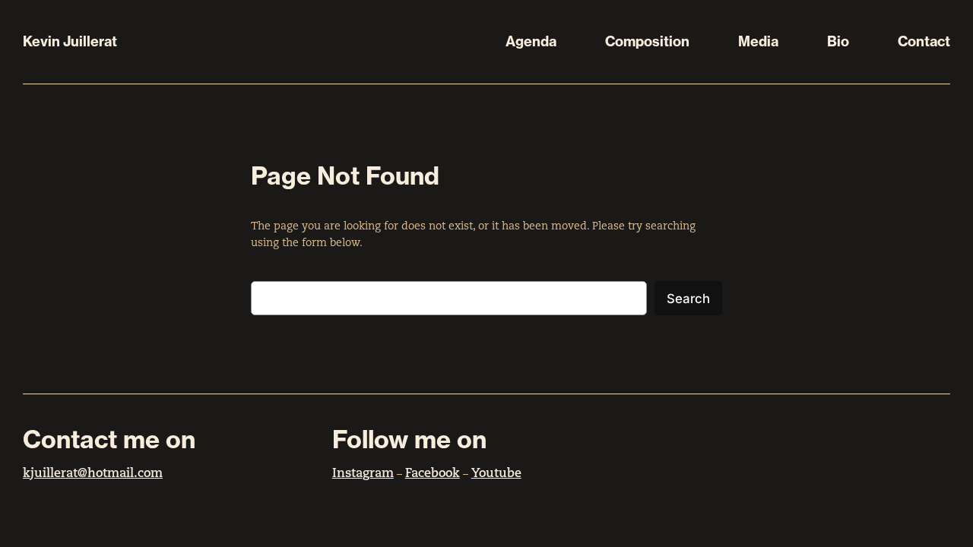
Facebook (432, 474)
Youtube (496, 474)
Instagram (363, 474)
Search (688, 298)
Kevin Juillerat (70, 41)
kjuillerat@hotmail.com (93, 474)
